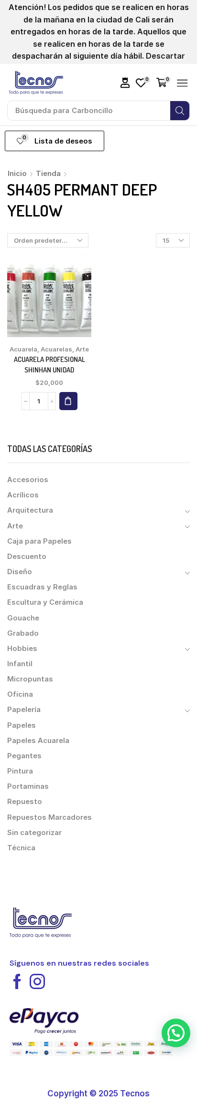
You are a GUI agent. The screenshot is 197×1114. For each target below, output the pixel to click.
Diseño (19, 571)
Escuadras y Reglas (42, 587)
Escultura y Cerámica (45, 602)
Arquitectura (30, 510)
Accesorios (27, 479)
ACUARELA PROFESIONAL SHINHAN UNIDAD (49, 364)
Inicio (17, 173)
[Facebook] (17, 981)
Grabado (23, 633)
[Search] (179, 110)
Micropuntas (30, 679)
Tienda (48, 173)
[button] (125, 82)
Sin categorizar (34, 832)
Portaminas (28, 786)
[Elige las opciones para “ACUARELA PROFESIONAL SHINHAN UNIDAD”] (68, 401)
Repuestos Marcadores (49, 817)
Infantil (20, 664)
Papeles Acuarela (38, 740)
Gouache (23, 618)
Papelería (24, 709)
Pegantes (24, 756)
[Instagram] (37, 981)
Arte (82, 349)
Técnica (21, 848)
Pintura (20, 771)
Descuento (26, 556)
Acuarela (23, 349)
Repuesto (24, 801)
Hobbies (22, 648)
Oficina (20, 694)
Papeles (21, 725)
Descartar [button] (165, 56)
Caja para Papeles (39, 541)
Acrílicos (23, 495)
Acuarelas (56, 349)
